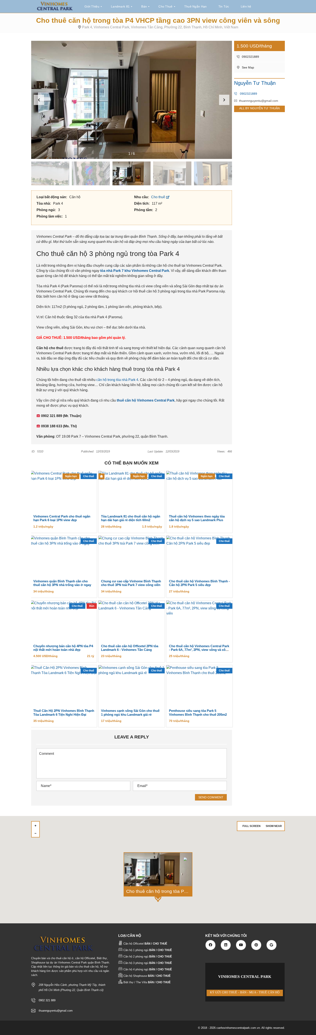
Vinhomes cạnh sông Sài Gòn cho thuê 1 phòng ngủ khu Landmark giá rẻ (130, 712)
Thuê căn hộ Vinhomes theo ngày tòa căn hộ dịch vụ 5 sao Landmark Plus (197, 518)
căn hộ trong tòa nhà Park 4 (117, 380)
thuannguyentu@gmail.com (56, 1010)
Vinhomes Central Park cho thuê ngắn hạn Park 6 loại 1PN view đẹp (61, 518)
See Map (247, 67)
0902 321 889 (47, 1000)
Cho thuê (158, 197)
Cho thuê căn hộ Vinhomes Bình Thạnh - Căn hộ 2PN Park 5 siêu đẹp (199, 583)
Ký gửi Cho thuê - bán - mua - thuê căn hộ (244, 992)
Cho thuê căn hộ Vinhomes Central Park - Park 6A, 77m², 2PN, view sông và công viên (199, 649)
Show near (274, 826)
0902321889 (250, 56)
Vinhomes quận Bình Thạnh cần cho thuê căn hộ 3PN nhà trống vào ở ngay (62, 583)
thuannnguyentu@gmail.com (258, 100)
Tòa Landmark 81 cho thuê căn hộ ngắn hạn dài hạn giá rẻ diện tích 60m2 (130, 518)
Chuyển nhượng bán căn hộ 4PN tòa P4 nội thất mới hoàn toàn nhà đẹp (63, 647)
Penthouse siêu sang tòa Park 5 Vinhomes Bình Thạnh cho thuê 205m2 (198, 712)
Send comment (210, 797)
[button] (224, 100)
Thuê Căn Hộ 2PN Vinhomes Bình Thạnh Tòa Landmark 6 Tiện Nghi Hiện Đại (63, 712)
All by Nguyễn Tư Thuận (259, 108)
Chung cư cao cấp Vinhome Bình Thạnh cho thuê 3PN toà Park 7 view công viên (131, 583)
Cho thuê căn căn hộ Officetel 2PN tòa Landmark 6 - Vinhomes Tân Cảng (129, 647)
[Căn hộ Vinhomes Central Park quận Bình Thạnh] (54, 6)
